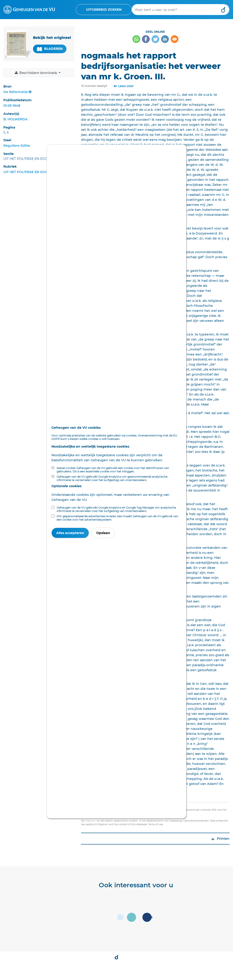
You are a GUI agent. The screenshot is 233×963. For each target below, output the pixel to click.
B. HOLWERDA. (15, 119)
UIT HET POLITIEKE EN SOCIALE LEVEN (34, 172)
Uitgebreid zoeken (104, 10)
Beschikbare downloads (38, 73)
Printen (222, 839)
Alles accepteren (70, 533)
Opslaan (103, 533)
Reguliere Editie (16, 146)
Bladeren (53, 49)
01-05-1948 (11, 105)
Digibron (90, 820)
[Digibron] (29, 9)
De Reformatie (15, 92)
